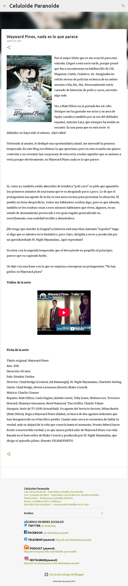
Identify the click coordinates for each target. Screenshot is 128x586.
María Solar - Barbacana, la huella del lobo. (48, 498)
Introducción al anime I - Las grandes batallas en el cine (56, 504)
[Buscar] (64, 6)
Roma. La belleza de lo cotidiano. (42, 501)
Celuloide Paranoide (34, 6)
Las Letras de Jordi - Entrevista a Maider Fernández (53, 491)
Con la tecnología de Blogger (66, 574)
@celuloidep (48, 525)
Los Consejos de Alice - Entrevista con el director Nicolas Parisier (61, 494)
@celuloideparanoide (56, 532)
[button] (9, 47)
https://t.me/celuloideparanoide (73, 539)
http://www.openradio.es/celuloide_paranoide (50, 551)
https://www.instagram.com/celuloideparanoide (51, 563)
